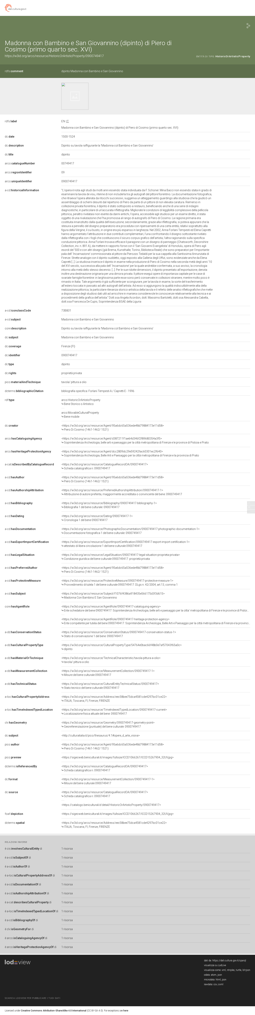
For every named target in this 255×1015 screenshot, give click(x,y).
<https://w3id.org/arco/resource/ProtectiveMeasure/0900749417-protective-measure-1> (119, 582)
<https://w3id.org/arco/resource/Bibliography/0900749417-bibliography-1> (109, 505)
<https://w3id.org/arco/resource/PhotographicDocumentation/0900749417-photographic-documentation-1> (130, 531)
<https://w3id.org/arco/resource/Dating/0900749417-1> (97, 518)
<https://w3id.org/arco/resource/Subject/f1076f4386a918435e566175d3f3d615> (113, 595)
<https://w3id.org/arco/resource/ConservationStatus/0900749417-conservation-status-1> (118, 634)
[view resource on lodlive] (248, 25)
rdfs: (14, 71)
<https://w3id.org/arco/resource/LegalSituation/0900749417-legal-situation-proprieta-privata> (120, 556)
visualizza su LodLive (215, 965)
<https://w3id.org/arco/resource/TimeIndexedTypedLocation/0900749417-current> (114, 711)
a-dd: (23, 632)
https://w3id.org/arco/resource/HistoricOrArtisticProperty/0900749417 (54, 56)
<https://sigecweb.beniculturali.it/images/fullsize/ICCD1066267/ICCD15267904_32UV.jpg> (117, 757)
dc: (9, 136)
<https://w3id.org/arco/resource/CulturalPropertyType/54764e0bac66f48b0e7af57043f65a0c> (121, 647)
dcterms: (24, 391)
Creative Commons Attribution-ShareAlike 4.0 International (53, 1010)
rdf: (9, 400)
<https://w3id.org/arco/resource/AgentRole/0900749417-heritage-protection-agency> (155, 621)
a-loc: (27, 696)
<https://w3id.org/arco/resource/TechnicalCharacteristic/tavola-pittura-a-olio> (111, 660)
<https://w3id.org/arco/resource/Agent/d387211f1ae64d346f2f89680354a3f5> (135, 440)
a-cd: (22, 190)
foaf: (14, 813)
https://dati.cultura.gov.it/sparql (229, 960)
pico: (23, 382)
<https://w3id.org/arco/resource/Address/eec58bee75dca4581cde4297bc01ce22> (114, 698)
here (125, 1010)
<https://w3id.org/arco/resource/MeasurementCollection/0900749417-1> (108, 672)
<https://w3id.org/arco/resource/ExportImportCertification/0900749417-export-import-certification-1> (125, 543)
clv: (16, 722)
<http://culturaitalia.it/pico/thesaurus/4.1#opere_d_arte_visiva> (100, 735)
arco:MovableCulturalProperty (80, 414)
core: (15, 328)
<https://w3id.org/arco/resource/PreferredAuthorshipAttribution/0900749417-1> (121, 492)
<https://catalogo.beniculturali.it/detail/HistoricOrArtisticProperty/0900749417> (111, 804)
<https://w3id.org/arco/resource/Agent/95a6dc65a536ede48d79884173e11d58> (112, 427)
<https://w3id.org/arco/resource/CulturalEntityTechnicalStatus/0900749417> (110, 685)
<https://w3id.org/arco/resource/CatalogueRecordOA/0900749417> (104, 466)
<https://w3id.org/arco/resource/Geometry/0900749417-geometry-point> (108, 724)
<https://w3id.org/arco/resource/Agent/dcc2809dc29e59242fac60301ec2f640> (130, 453)
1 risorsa (67, 848)
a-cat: (29, 464)
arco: (20, 163)
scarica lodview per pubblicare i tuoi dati (32, 998)
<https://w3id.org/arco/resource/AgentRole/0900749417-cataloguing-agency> (155, 608)
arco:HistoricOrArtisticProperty (80, 402)
